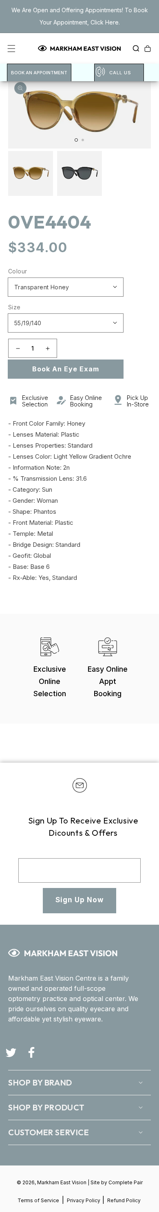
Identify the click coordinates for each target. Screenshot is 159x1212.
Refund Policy (124, 1200)
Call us (120, 72)
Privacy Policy (84, 1200)
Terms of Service (38, 1200)
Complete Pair (125, 1182)
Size (14, 307)
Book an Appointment (39, 72)
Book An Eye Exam (65, 369)
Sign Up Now (79, 900)
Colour (17, 271)
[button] (133, 48)
